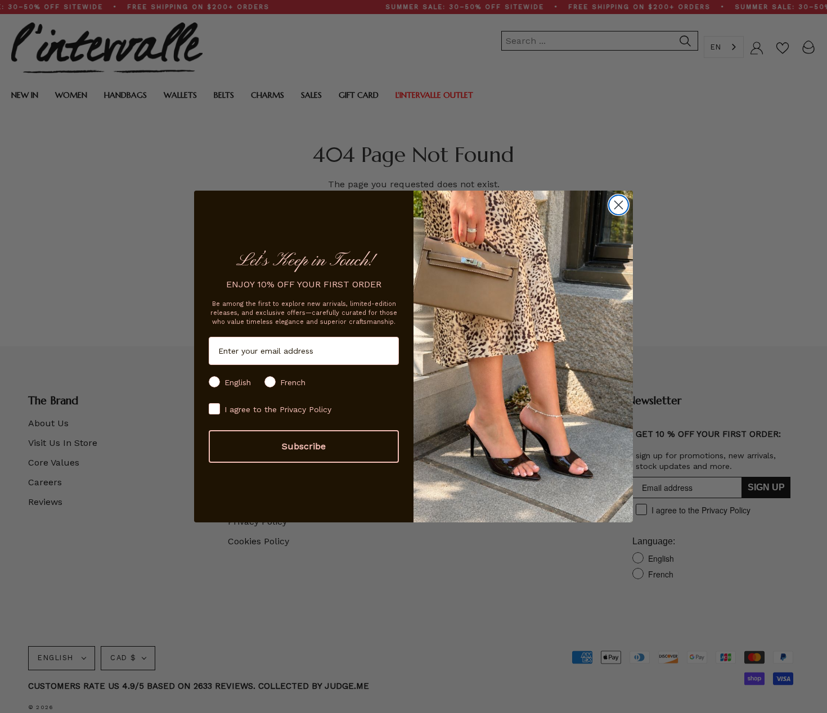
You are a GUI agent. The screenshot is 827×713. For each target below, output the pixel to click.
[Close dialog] (618, 205)
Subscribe (304, 446)
